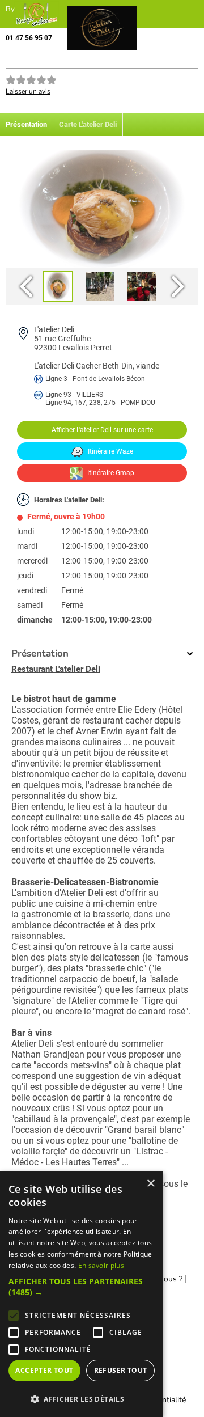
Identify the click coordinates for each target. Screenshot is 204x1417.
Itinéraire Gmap (110, 473)
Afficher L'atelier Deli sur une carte (102, 430)
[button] (81, 1286)
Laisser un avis (28, 91)
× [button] (150, 1183)
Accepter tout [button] (44, 1370)
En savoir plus (101, 1265)
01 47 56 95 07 (29, 38)
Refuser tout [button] (120, 1370)
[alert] (81, 1294)
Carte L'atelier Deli (88, 124)
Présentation (26, 124)
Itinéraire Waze (109, 451)
